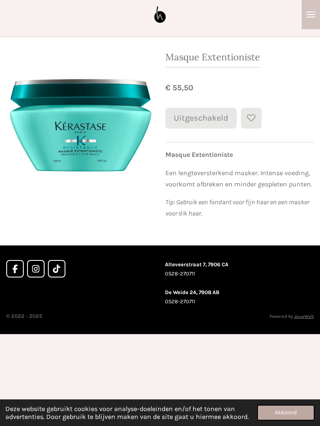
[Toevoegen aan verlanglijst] (251, 118)
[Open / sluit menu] (311, 14)
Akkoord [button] (286, 412)
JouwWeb (304, 316)
